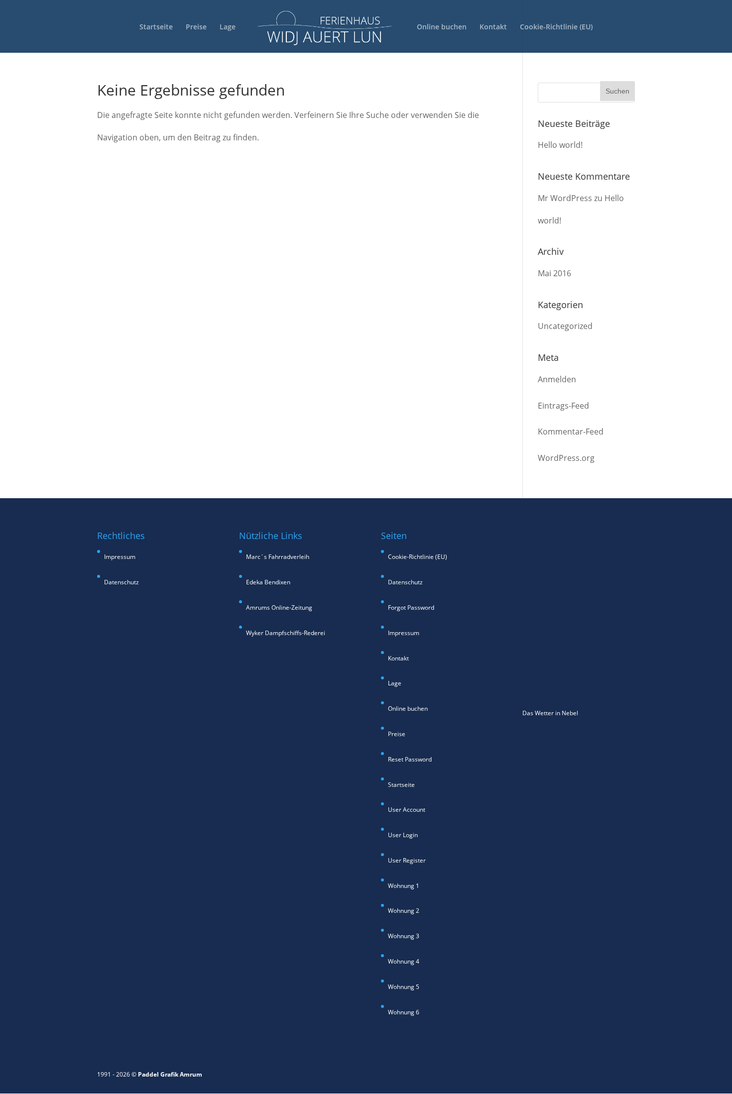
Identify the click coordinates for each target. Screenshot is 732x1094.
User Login (403, 835)
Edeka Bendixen (268, 582)
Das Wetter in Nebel (550, 713)
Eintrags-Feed (563, 405)
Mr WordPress (565, 198)
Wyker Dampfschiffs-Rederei (285, 633)
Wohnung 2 (403, 910)
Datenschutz (121, 582)
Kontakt (493, 27)
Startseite (156, 27)
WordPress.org (566, 457)
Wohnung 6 (403, 1012)
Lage (228, 27)
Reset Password (410, 759)
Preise (196, 27)
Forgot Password (411, 607)
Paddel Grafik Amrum (170, 1074)
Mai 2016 (554, 273)
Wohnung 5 (403, 987)
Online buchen (442, 27)
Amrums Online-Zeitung (279, 607)
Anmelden (557, 379)
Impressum (119, 556)
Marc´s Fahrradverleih (277, 556)
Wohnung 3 (403, 936)
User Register (407, 860)
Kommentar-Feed (571, 431)
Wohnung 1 (403, 885)
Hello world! (560, 144)
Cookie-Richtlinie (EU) (556, 27)
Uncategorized (565, 326)
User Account (406, 809)
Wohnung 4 (403, 961)
